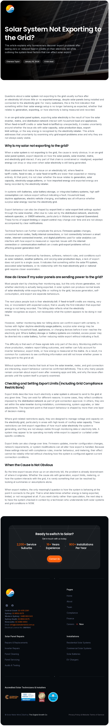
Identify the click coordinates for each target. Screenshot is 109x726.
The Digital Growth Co (38, 715)
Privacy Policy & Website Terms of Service (86, 715)
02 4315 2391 (23, 610)
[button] (101, 9)
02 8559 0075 (18, 613)
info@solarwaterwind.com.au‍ (22, 625)
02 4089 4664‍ (21, 622)
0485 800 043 (27, 616)
